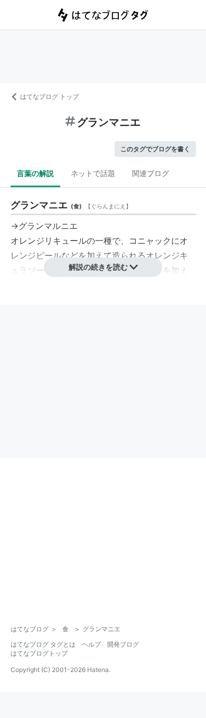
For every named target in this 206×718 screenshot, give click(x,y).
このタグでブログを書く (155, 149)
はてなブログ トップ (49, 96)
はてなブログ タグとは (43, 644)
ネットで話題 (93, 173)
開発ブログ (123, 644)
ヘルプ (91, 644)
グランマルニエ (48, 225)
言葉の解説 (35, 173)
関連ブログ (150, 173)
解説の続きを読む (98, 266)
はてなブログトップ (39, 653)
